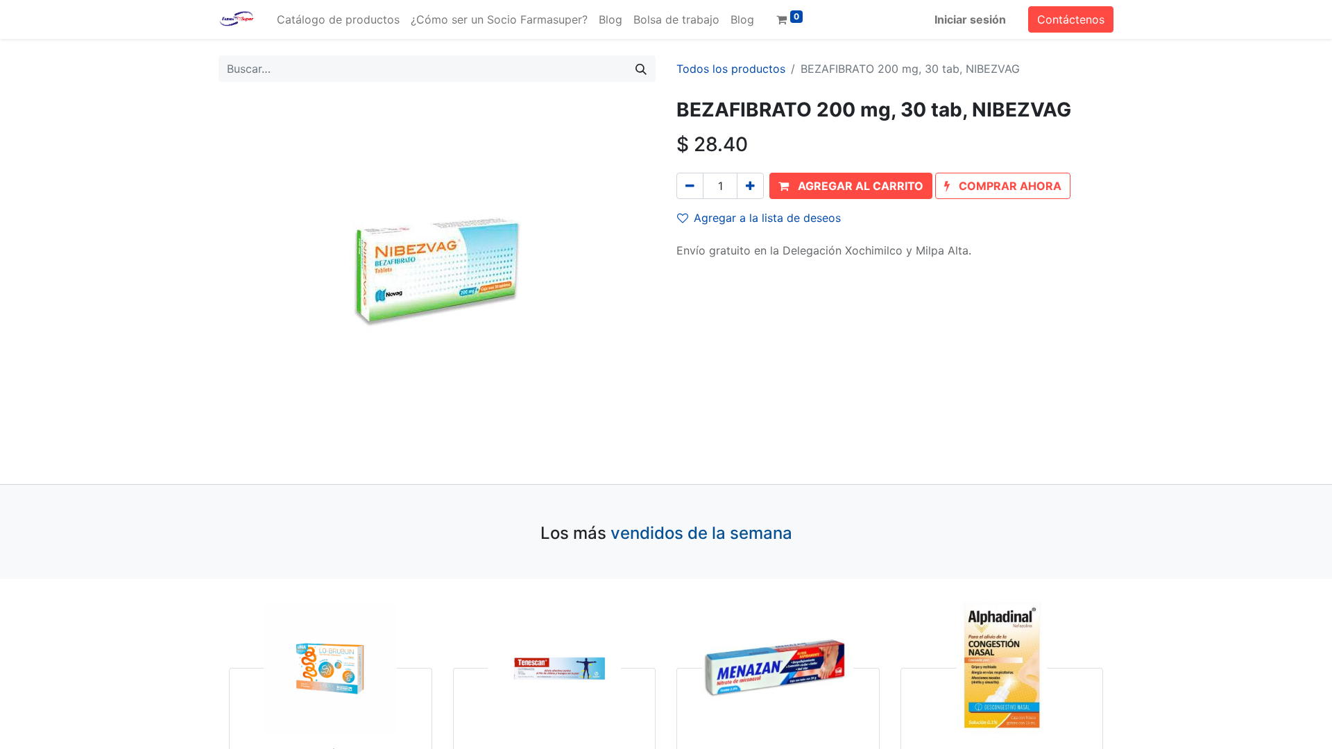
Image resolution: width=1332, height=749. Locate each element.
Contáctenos (1070, 19)
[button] (850, 186)
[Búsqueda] (641, 68)
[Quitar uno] (689, 186)
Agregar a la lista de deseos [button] (767, 218)
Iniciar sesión (970, 19)
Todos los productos (730, 69)
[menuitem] (338, 19)
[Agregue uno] (750, 186)
